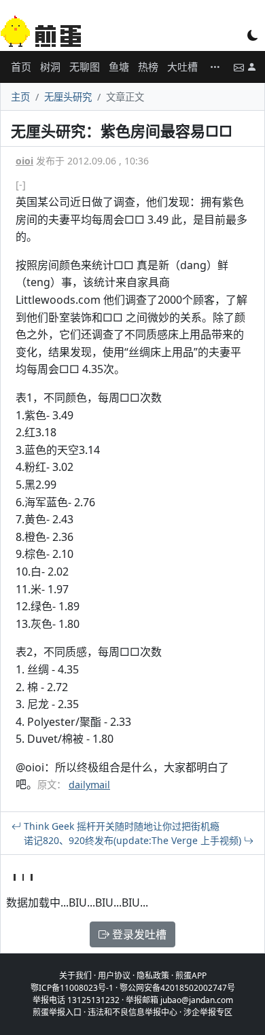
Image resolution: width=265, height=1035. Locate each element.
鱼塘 (119, 66)
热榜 (148, 66)
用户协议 (114, 975)
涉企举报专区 (207, 1012)
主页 (20, 96)
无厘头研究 (68, 96)
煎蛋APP (191, 975)
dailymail (89, 784)
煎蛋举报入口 (57, 1012)
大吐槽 (182, 66)
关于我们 (75, 975)
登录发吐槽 (137, 934)
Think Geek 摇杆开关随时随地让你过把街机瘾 (120, 826)
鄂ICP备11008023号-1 (72, 988)
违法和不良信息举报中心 (132, 1012)
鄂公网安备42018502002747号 (177, 988)
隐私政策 (153, 975)
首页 (21, 66)
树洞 (50, 66)
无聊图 (84, 66)
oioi (24, 160)
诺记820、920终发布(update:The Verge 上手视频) (134, 840)
